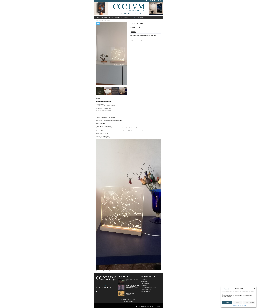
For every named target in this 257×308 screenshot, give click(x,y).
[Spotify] (152, 1)
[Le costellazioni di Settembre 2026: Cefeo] (121, 293)
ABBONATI (126, 17)
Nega (237, 302)
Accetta (227, 302)
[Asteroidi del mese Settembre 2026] (121, 281)
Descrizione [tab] (98, 98)
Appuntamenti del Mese (130, 281)
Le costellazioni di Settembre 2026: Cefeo (131, 292)
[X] (159, 1)
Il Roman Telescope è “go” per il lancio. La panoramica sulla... (132, 286)
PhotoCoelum (104, 17)
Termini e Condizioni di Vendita (131, 304)
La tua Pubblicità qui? (103, 0)
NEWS (98, 17)
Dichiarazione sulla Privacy (241, 305)
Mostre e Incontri (144, 281)
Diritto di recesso (142, 304)
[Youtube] (161, 1)
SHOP (131, 17)
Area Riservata (140, 17)
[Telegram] (154, 1)
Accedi (96, 0)
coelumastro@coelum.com (105, 285)
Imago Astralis (101, 20)
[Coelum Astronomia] (128, 8)
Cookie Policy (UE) (158, 306)
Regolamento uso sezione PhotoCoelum (153, 304)
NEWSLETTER (112, 0)
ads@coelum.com (130, 298)
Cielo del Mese (144, 285)
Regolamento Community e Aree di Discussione (145, 306)
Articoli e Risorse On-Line (146, 289)
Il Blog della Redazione (145, 291)
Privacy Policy (121, 304)
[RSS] (150, 1)
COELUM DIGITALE (118, 17)
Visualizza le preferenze (249, 302)
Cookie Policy (233, 305)
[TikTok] (157, 1)
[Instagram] (148, 1)
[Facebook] (146, 1)
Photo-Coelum (144, 279)
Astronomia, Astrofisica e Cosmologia (148, 287)
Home (97, 20)
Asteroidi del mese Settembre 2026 (131, 280)
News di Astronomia (129, 287)
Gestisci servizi (226, 298)
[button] (254, 288)
